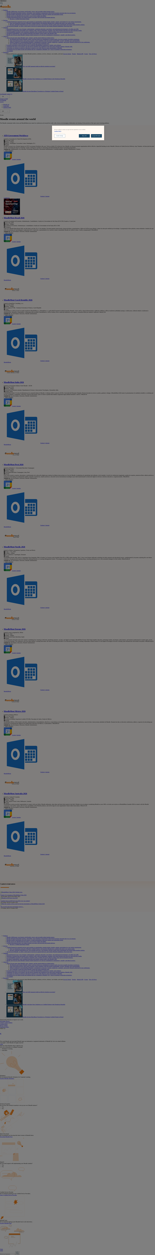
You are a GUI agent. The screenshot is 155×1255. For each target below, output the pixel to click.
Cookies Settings (59, 135)
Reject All (84, 135)
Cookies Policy (57, 131)
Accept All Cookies (96, 135)
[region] (78, 132)
